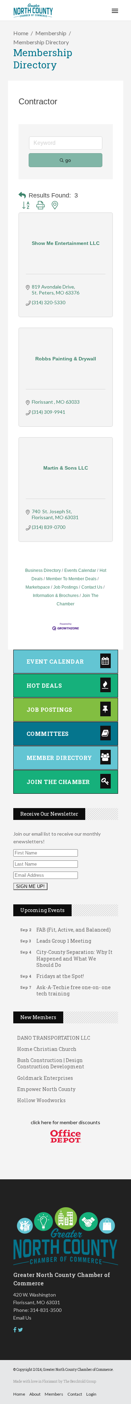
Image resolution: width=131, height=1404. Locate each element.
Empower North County (46, 1086)
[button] (22, 195)
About (35, 1394)
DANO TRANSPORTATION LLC (53, 1035)
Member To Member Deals (71, 578)
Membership (50, 33)
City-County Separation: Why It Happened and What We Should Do (74, 955)
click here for (45, 1122)
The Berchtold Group (79, 1381)
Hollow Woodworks (41, 1097)
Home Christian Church (47, 1046)
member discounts (79, 1122)
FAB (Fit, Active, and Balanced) (73, 927)
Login (91, 1394)
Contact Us (91, 587)
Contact (74, 1394)
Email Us (22, 1318)
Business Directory (43, 570)
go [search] (68, 160)
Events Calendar (80, 570)
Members (54, 1394)
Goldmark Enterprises (45, 1075)
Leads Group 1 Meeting (63, 938)
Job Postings (65, 587)
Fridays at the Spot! (60, 973)
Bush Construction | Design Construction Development (50, 1060)
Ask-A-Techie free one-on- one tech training (73, 987)
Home (20, 33)
